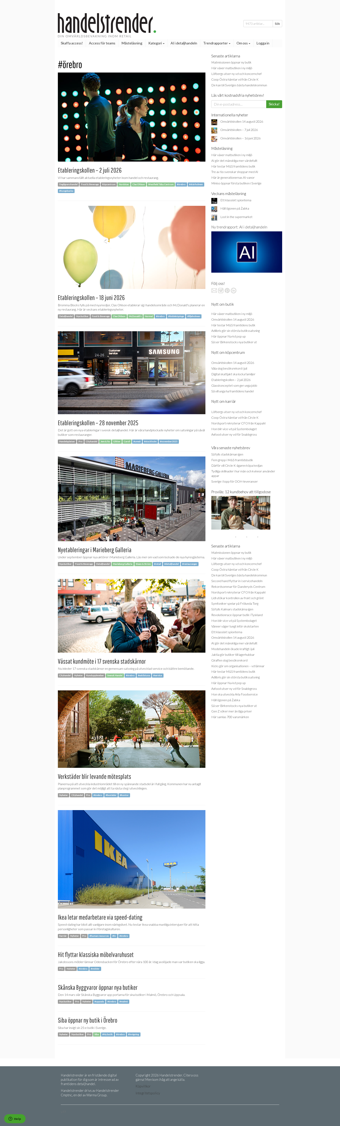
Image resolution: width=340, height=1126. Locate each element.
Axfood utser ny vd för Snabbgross (234, 434)
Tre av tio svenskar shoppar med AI (234, 172)
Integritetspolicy (148, 1093)
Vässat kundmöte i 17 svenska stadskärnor (102, 661)
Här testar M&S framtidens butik (233, 166)
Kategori (155, 43)
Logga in (262, 43)
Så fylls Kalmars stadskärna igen (232, 609)
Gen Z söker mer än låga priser (231, 711)
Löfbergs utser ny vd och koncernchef (236, 73)
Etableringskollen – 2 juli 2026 (90, 170)
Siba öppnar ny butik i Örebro (87, 1020)
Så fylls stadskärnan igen (227, 454)
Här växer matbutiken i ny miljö (231, 68)
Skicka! (274, 104)
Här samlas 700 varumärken (230, 717)
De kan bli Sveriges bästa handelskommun (239, 85)
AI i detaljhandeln (184, 43)
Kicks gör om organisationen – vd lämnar (237, 666)
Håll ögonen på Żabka (234, 208)
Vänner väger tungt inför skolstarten (235, 626)
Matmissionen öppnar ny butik (231, 62)
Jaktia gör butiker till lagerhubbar (233, 654)
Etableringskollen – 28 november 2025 (98, 423)
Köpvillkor (143, 1086)
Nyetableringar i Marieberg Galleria (94, 550)
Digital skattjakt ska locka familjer (233, 374)
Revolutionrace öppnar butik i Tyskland (237, 615)
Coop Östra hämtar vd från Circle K (235, 79)
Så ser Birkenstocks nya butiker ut (234, 342)
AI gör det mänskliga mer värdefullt (234, 160)
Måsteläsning (131, 43)
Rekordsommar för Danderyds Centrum (238, 586)
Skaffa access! (72, 43)
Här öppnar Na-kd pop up (228, 336)
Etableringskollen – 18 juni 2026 (91, 297)
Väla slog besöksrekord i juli (229, 368)
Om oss (242, 43)
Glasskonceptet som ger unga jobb (234, 385)
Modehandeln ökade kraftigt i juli (232, 649)
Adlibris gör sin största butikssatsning (235, 330)
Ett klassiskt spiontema (235, 200)
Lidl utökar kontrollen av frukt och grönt (237, 598)
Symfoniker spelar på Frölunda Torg (234, 603)
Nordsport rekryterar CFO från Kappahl (238, 423)
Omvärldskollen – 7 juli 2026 (239, 130)
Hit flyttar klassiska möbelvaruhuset (96, 954)
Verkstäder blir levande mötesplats (94, 776)
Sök (277, 23)
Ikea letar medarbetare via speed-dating (100, 917)
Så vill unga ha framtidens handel (232, 391)
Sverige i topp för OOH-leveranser (234, 481)
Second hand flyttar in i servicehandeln (236, 581)
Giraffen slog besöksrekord (229, 660)
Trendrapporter (215, 43)
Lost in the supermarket (236, 217)
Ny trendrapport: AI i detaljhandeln (239, 227)
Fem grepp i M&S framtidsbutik (232, 460)
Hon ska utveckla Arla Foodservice (234, 694)
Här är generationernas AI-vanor (233, 177)
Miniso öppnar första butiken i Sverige (236, 183)
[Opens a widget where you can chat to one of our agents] (15, 1119)
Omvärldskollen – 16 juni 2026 (240, 138)
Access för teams (102, 43)
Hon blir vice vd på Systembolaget (234, 429)
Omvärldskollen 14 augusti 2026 (241, 121)
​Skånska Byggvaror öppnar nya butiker (98, 987)
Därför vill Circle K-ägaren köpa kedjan (236, 465)
